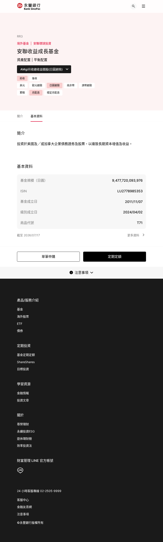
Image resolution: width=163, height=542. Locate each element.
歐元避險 (37, 85)
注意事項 (23, 514)
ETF (19, 323)
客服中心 (23, 500)
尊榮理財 (23, 424)
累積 (22, 92)
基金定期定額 (26, 355)
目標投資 (23, 369)
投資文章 (23, 400)
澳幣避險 (87, 85)
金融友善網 (24, 507)
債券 (20, 330)
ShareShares (26, 362)
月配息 (36, 92)
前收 (22, 78)
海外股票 (23, 316)
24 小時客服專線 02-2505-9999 (39, 491)
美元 (22, 85)
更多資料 (133, 235)
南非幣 (70, 85)
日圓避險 (54, 85)
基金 (20, 309)
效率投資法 (24, 445)
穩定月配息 (53, 92)
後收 (34, 78)
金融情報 (23, 393)
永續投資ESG (26, 431)
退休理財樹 (24, 438)
